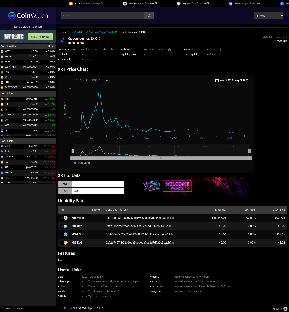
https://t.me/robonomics (187, 291)
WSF (7, 125)
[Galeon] (2, 157)
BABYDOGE (11, 87)
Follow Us (277, 309)
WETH (8, 51)
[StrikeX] (2, 146)
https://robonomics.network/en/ (192, 276)
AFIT (7, 98)
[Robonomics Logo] (61, 43)
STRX (7, 146)
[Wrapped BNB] (2, 57)
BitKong (66, 308)
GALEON (9, 156)
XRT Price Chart (73, 69)
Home (61, 32)
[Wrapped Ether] (2, 52)
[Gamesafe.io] (2, 115)
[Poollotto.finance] (2, 104)
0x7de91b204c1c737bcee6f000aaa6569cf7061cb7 (94, 32)
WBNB (8, 56)
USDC (80, 234)
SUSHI (8, 151)
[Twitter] (285, 310)
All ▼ (50, 46)
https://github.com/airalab (96, 296)
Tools (60, 260)
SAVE (7, 120)
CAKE (7, 72)
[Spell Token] (2, 168)
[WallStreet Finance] (2, 126)
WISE (7, 61)
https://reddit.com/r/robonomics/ (100, 291)
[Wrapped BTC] (2, 77)
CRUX (8, 130)
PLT (6, 104)
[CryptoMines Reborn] (2, 131)
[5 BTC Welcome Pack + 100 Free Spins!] (208, 193)
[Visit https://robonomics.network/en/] (169, 50)
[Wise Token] (2, 62)
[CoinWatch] (28, 18)
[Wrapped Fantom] (2, 173)
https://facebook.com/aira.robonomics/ (195, 281)
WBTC (8, 77)
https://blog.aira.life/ (93, 276)
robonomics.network (155, 49)
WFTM (8, 172)
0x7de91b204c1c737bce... (95, 49)
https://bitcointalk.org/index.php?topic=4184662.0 (202, 286)
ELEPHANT (10, 66)
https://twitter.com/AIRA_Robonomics (102, 286)
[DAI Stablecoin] (2, 162)
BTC (7, 178)
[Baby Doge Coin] (2, 88)
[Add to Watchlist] (265, 37)
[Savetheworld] (2, 120)
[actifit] (2, 99)
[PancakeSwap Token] (2, 72)
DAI (7, 162)
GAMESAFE (11, 114)
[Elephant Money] (2, 67)
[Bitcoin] (2, 178)
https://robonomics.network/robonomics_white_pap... (111, 281)
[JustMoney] (2, 110)
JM (6, 109)
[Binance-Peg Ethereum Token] (2, 83)
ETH (7, 82)
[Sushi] (2, 152)
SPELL (8, 167)
